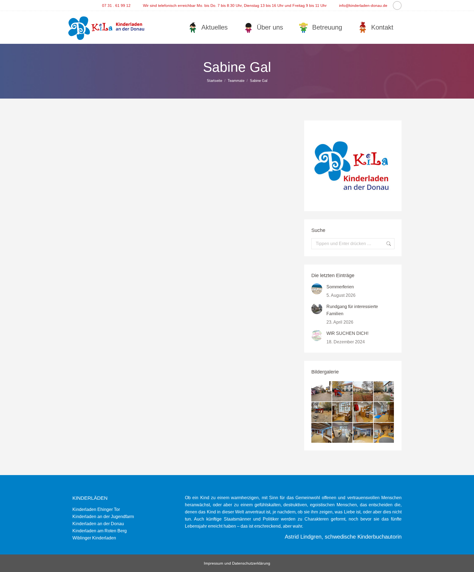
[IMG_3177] (384, 412)
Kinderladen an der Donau (98, 523)
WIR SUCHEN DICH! (347, 333)
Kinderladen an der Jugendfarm (103, 516)
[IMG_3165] (384, 433)
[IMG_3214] (321, 391)
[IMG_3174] (321, 433)
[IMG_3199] (321, 412)
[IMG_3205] (363, 391)
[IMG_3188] (363, 412)
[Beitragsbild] (316, 288)
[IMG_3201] (384, 391)
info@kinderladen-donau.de (363, 5)
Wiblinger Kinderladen (94, 538)
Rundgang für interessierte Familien (352, 310)
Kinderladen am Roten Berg (99, 530)
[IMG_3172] (342, 433)
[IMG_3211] (342, 391)
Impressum (213, 563)
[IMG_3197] (342, 412)
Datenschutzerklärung (251, 563)
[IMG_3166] (363, 433)
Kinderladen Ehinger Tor (96, 509)
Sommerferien (340, 286)
